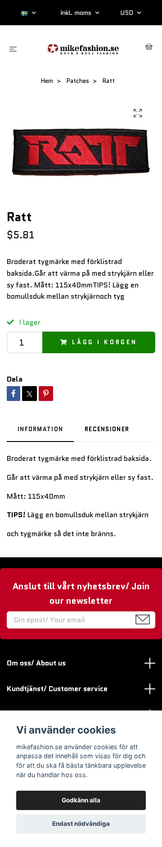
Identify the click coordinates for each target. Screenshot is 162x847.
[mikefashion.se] (83, 47)
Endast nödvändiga (81, 823)
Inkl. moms (76, 12)
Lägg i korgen (104, 342)
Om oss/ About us (36, 663)
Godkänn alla (81, 800)
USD (127, 12)
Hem (46, 80)
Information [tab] (40, 429)
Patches (77, 80)
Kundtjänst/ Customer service (57, 688)
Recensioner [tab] (107, 429)
